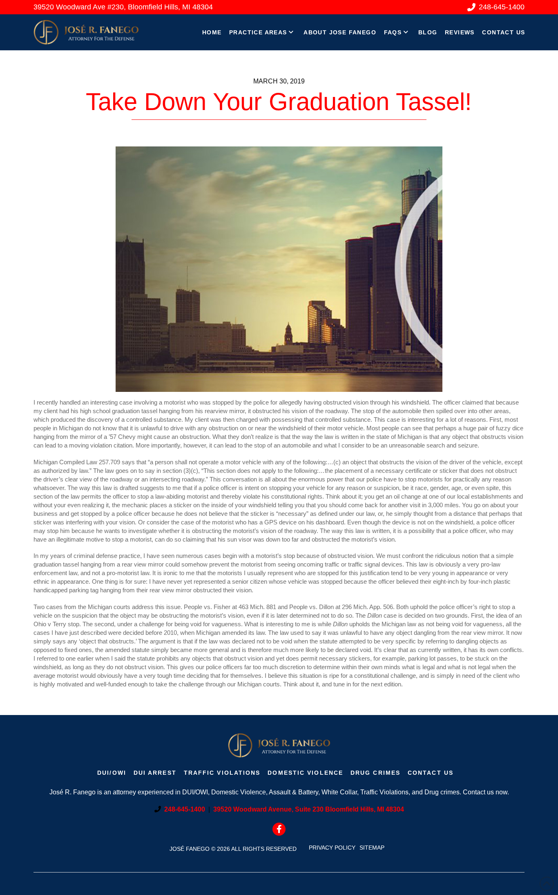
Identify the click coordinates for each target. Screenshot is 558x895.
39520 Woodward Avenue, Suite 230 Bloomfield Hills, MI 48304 (308, 809)
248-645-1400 (184, 809)
